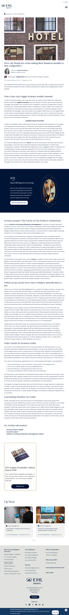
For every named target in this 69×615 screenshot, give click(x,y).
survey (33, 259)
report (29, 142)
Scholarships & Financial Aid (55, 567)
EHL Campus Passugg (30, 557)
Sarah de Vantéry (22, 70)
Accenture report (12, 432)
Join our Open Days (30, 570)
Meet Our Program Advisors (32, 568)
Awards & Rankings (51, 562)
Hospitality (9, 14)
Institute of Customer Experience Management (25, 224)
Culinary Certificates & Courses (12, 573)
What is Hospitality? (52, 549)
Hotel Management (18, 14)
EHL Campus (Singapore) (31, 555)
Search (66, 2)
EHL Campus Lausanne (31, 552)
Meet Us (27, 565)
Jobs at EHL (49, 572)
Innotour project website (14, 429)
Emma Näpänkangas (13, 534)
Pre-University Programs (10, 557)
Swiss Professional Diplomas (11, 571)
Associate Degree (8, 559)
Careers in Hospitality (51, 555)
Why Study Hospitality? (52, 552)
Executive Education (9, 566)
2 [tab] (34, 540)
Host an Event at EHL (30, 560)
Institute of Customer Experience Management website (25, 434)
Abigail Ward (20, 77)
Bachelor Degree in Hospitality (12, 554)
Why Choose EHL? (51, 560)
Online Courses (8, 568)
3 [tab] (35, 540)
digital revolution (23, 102)
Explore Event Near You (31, 573)
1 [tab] (33, 540)
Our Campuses (30, 549)
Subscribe (34, 597)
